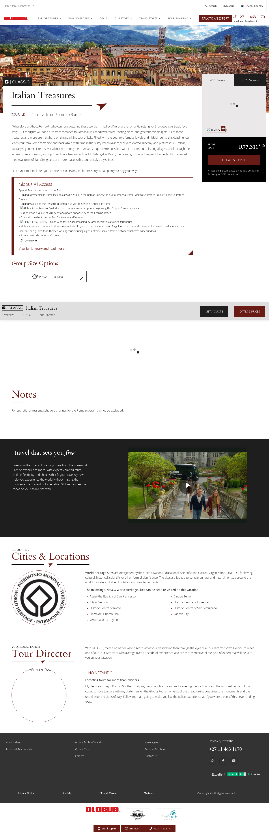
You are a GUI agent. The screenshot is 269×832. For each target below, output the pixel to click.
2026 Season (218, 80)
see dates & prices (234, 160)
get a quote (214, 311)
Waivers (149, 793)
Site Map (67, 793)
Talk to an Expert (215, 18)
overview (8, 315)
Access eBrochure (155, 749)
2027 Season (250, 80)
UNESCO (25, 315)
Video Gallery (12, 742)
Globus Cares (83, 749)
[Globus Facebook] (223, 761)
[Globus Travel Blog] (212, 761)
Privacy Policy (26, 793)
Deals (103, 18)
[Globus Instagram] (234, 761)
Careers (79, 756)
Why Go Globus (78, 18)
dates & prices (250, 311)
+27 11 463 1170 (251, 16)
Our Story (122, 18)
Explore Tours (48, 18)
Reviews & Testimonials (18, 749)
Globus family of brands (16, 6)
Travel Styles (148, 18)
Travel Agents (152, 742)
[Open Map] (217, 129)
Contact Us (151, 756)
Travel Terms (108, 793)
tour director (46, 315)
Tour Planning (178, 18)
